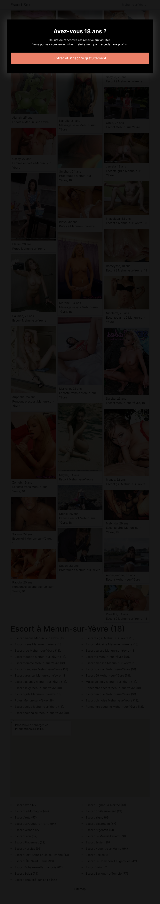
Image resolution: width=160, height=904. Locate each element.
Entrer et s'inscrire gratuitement (80, 58)
